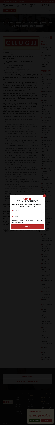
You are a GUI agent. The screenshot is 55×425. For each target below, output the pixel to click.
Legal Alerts (29, 221)
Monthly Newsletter (17, 222)
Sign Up (27, 226)
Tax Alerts (39, 221)
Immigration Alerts (17, 221)
